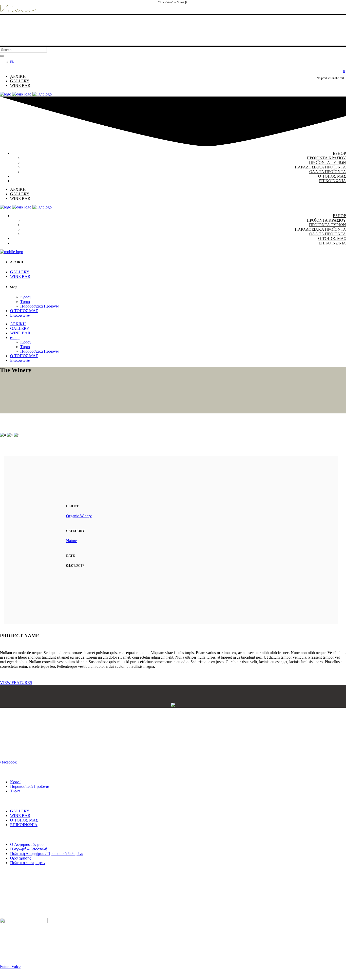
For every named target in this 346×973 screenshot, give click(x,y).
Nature (71, 541)
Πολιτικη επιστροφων (27, 863)
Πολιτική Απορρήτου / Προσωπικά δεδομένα (46, 853)
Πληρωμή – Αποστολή (28, 849)
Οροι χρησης (20, 858)
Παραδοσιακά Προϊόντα (29, 786)
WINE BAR (20, 815)
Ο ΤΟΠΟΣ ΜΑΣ (24, 820)
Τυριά (15, 791)
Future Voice (10, 966)
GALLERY (19, 811)
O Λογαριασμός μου (27, 844)
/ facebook (8, 762)
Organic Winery (79, 516)
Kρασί (15, 782)
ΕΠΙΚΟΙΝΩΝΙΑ (23, 825)
